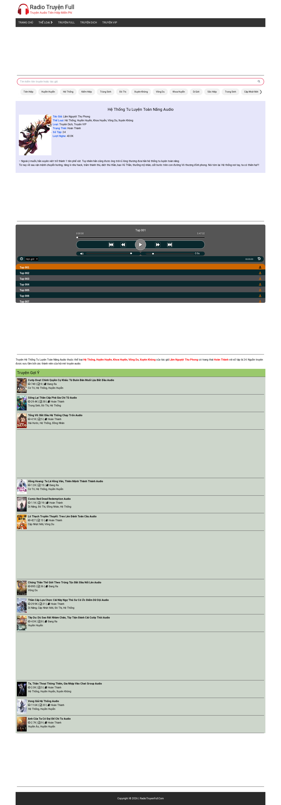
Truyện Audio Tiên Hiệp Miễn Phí (51, 12)
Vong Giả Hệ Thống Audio (43, 701)
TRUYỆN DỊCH (88, 22)
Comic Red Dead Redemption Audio (49, 498)
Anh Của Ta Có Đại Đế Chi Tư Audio (49, 718)
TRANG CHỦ (25, 22)
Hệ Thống (68, 91)
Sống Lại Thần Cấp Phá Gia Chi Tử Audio (52, 397)
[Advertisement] (140, 51)
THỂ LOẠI (44, 22)
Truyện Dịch (66, 124)
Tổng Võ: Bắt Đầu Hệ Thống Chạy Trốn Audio (55, 415)
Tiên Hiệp (28, 91)
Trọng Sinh (230, 91)
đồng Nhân (58, 423)
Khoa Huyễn (179, 91)
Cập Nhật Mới (251, 91)
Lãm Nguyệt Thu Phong (76, 116)
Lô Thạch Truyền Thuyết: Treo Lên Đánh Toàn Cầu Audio (62, 516)
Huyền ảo (33, 726)
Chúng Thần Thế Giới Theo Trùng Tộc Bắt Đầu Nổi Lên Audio (64, 582)
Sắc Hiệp (212, 91)
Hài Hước (33, 423)
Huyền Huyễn (48, 91)
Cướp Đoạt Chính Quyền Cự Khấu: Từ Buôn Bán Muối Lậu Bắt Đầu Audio (71, 380)
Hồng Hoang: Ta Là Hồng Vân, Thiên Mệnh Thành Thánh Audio (65, 481)
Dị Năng (32, 506)
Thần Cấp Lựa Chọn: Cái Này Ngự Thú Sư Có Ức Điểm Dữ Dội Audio (68, 600)
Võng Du (160, 91)
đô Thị (122, 91)
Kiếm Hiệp (86, 91)
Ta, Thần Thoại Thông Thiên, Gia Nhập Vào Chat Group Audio (65, 683)
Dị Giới (196, 91)
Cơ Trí (31, 387)
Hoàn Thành (74, 128)
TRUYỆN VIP (109, 22)
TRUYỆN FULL (66, 22)
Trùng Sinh (105, 91)
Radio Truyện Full (52, 7)
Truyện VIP (80, 124)
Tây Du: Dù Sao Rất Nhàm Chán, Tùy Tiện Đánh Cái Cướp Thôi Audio (69, 617)
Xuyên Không (141, 91)
